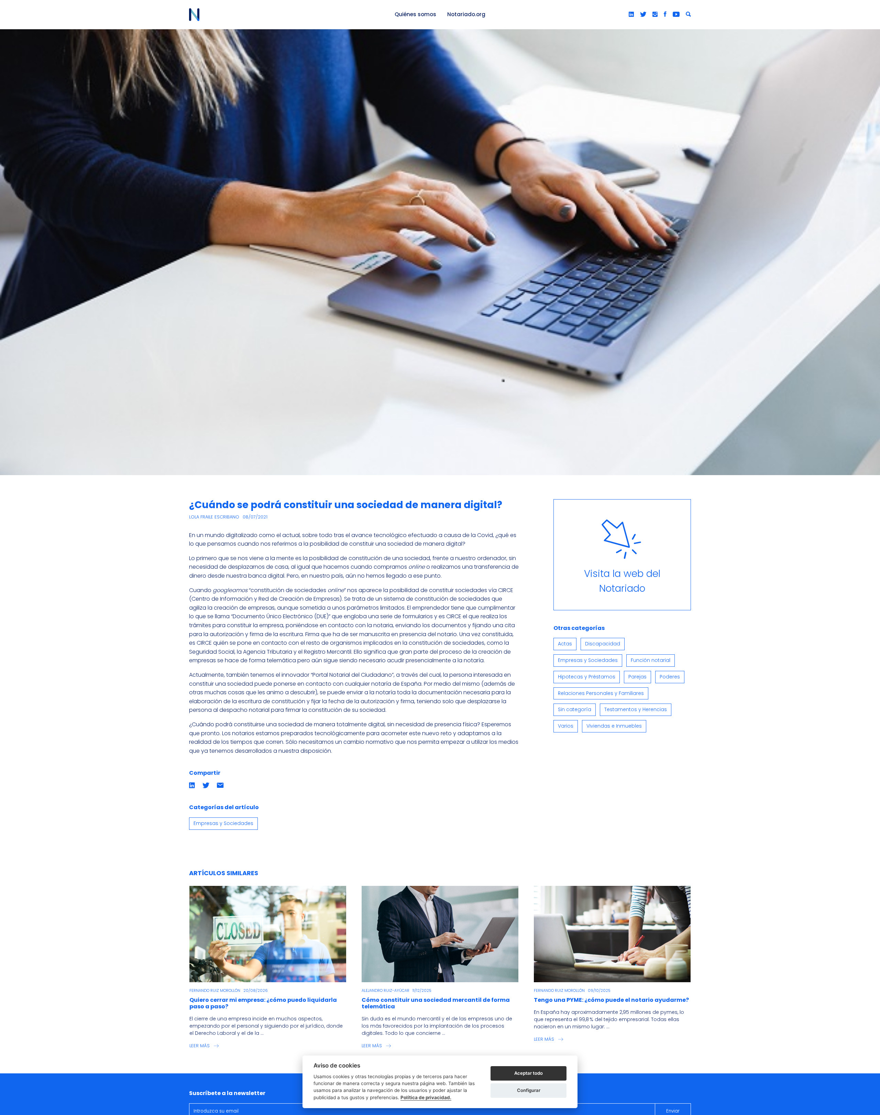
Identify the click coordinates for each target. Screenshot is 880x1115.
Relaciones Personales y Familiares (601, 693)
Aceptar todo (528, 1073)
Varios (565, 725)
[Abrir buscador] (688, 14)
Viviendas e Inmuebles (614, 725)
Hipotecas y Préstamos (586, 676)
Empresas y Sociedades (223, 823)
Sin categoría (574, 709)
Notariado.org (466, 14)
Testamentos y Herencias (635, 709)
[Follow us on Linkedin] (631, 14)
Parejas (637, 676)
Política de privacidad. (425, 1097)
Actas (565, 643)
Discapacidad (602, 643)
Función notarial (650, 660)
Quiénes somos (415, 14)
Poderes (670, 676)
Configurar (528, 1090)
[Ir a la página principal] (284, 14)
